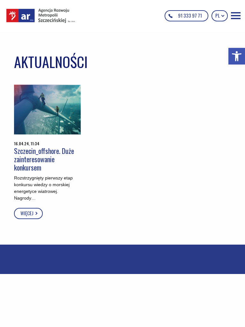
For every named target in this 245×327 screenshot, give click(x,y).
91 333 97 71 (190, 15)
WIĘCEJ (27, 213)
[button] (236, 56)
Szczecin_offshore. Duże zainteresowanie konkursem (44, 159)
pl (218, 15)
